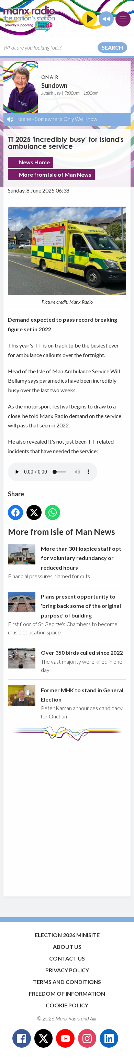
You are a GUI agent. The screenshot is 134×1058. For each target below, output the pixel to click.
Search (112, 47)
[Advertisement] (67, 815)
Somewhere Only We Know (66, 119)
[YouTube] (65, 1038)
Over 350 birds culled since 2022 (82, 652)
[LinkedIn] (109, 1038)
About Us (67, 946)
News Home (34, 162)
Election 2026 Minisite (67, 935)
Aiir (93, 1018)
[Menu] (123, 19)
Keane (23, 119)
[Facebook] (21, 1038)
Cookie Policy (67, 1005)
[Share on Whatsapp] (52, 512)
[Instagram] (87, 1038)
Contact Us (67, 958)
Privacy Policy (67, 970)
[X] (43, 1038)
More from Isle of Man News (55, 174)
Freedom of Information (67, 993)
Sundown (54, 85)
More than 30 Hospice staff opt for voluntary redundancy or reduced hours (81, 558)
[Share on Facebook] (15, 512)
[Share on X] (34, 512)
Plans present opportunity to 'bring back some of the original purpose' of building (81, 606)
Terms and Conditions (67, 981)
